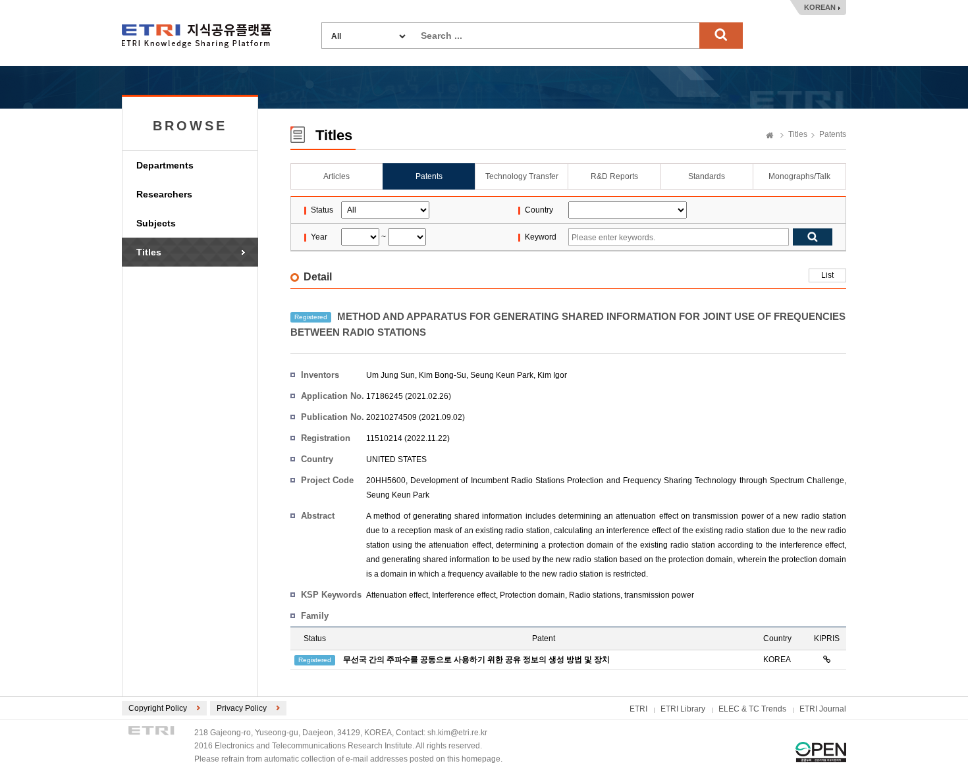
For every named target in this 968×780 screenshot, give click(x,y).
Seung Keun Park (501, 375)
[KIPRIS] (826, 659)
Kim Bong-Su (442, 375)
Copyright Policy (157, 708)
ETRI (638, 709)
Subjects (156, 223)
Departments (165, 165)
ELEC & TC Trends (752, 709)
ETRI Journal (822, 709)
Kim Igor (552, 375)
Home (769, 136)
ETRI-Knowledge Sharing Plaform (196, 36)
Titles (148, 252)
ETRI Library (682, 709)
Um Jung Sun (390, 375)
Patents (832, 134)
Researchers (164, 194)
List (827, 275)
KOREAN (820, 7)
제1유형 (820, 752)
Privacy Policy (242, 708)
